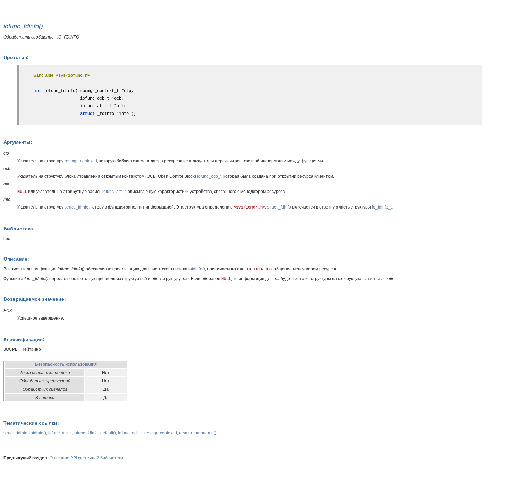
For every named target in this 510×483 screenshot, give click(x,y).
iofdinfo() (196, 268)
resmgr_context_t (81, 161)
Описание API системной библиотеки (86, 458)
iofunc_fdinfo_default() (95, 433)
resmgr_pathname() (197, 433)
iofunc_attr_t (114, 191)
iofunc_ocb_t (209, 176)
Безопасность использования (66, 364)
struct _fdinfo (76, 207)
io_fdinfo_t (382, 207)
